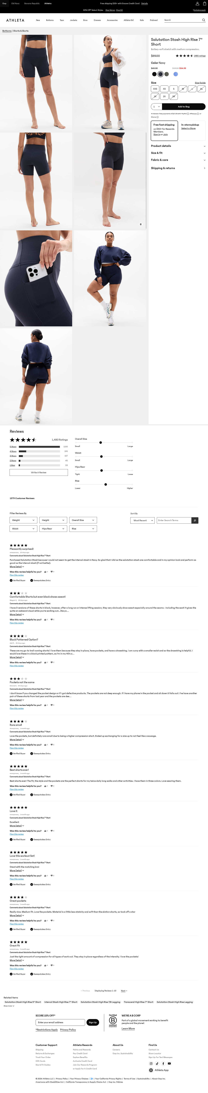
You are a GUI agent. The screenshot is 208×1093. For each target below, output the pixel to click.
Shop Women (110, 10)
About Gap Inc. (159, 1079)
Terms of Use (129, 1079)
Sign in (156, 134)
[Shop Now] (104, 10)
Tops (62, 20)
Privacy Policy (68, 1029)
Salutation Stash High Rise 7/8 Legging (100, 1002)
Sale (142, 20)
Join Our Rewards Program (85, 1065)
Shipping (39, 1050)
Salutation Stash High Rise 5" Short (23, 1002)
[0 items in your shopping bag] (204, 3)
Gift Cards (40, 1061)
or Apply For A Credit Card (85, 1068)
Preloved (154, 20)
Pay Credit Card (80, 1053)
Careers (116, 1050)
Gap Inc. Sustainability (123, 1053)
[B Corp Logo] (113, 1020)
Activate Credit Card (82, 1061)
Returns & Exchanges (45, 1053)
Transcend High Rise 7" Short (138, 1002)
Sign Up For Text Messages (160, 1057)
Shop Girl (119, 10)
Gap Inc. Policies (115, 1082)
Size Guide (200, 82)
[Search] (204, 20)
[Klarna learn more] (157, 117)
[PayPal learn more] (188, 113)
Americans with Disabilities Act (50, 1082)
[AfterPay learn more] (198, 113)
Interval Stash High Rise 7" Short (60, 1002)
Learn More (128, 1028)
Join (165, 134)
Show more (8, 1006)
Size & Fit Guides (43, 1065)
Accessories (112, 20)
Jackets (73, 20)
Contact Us (154, 1050)
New (38, 20)
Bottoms (50, 20)
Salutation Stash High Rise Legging (175, 1002)
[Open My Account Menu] (197, 3)
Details (144, 3)
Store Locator (155, 1053)
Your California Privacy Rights (108, 1079)
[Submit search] (194, 520)
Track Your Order (43, 1057)
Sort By (134, 513)
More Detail (16, 566)
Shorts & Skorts (20, 30)
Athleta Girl (129, 20)
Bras (85, 20)
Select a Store (188, 128)
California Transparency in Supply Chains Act (86, 1082)
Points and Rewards (82, 1050)
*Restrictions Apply (47, 1029)
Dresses (97, 20)
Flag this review (17, 575)
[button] (74, 229)
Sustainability (143, 1079)
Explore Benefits (80, 1057)
